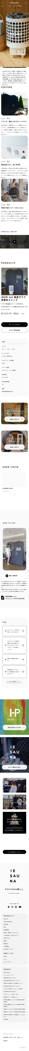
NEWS (5, 956)
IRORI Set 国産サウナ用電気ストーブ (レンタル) (14, 1015)
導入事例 (6, 924)
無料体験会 (6, 930)
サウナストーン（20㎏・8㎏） (11, 994)
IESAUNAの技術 (8, 921)
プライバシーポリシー (8, 1034)
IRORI (5, 941)
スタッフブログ (7, 962)
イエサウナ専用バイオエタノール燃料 (13, 988)
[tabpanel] (14, 558)
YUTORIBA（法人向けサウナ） (11, 935)
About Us (6, 919)
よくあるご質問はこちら (13, 681)
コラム (5, 959)
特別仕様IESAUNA (14, 727)
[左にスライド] (11, 495)
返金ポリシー (20, 1037)
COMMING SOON (7, 488)
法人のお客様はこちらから (14, 852)
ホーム (3, 6)
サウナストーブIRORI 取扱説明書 (14, 598)
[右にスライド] (18, 495)
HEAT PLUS (7, 938)
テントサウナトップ (8, 975)
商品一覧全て (7, 972)
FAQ (5, 927)
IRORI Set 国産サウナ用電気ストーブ (13, 983)
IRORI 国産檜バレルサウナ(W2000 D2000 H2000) (14, 1005)
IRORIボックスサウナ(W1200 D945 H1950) (14, 1012)
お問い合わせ (14, 419)
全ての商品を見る (14, 767)
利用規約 (5, 1040)
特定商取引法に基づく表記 (9, 1037)
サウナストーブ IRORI (15, 6)
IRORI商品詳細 (14, 330)
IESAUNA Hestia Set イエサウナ (12, 986)
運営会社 (6, 943)
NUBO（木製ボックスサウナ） (11, 932)
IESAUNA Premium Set (10, 991)
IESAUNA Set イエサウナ (10, 977)
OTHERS (6, 1019)
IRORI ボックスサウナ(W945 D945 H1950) (14, 1009)
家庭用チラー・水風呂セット (11, 997)
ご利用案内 (6, 946)
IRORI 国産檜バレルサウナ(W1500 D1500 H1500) (14, 1000)
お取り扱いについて (8, 949)
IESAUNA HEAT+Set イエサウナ (12, 980)
